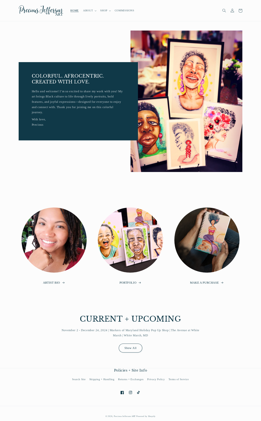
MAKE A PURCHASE (204, 282)
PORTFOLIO (128, 282)
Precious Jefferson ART (125, 416)
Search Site (79, 379)
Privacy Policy (156, 379)
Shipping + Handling (102, 379)
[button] (89, 11)
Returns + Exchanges (131, 379)
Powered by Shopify (146, 416)
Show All (130, 347)
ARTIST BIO (51, 282)
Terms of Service (178, 379)
